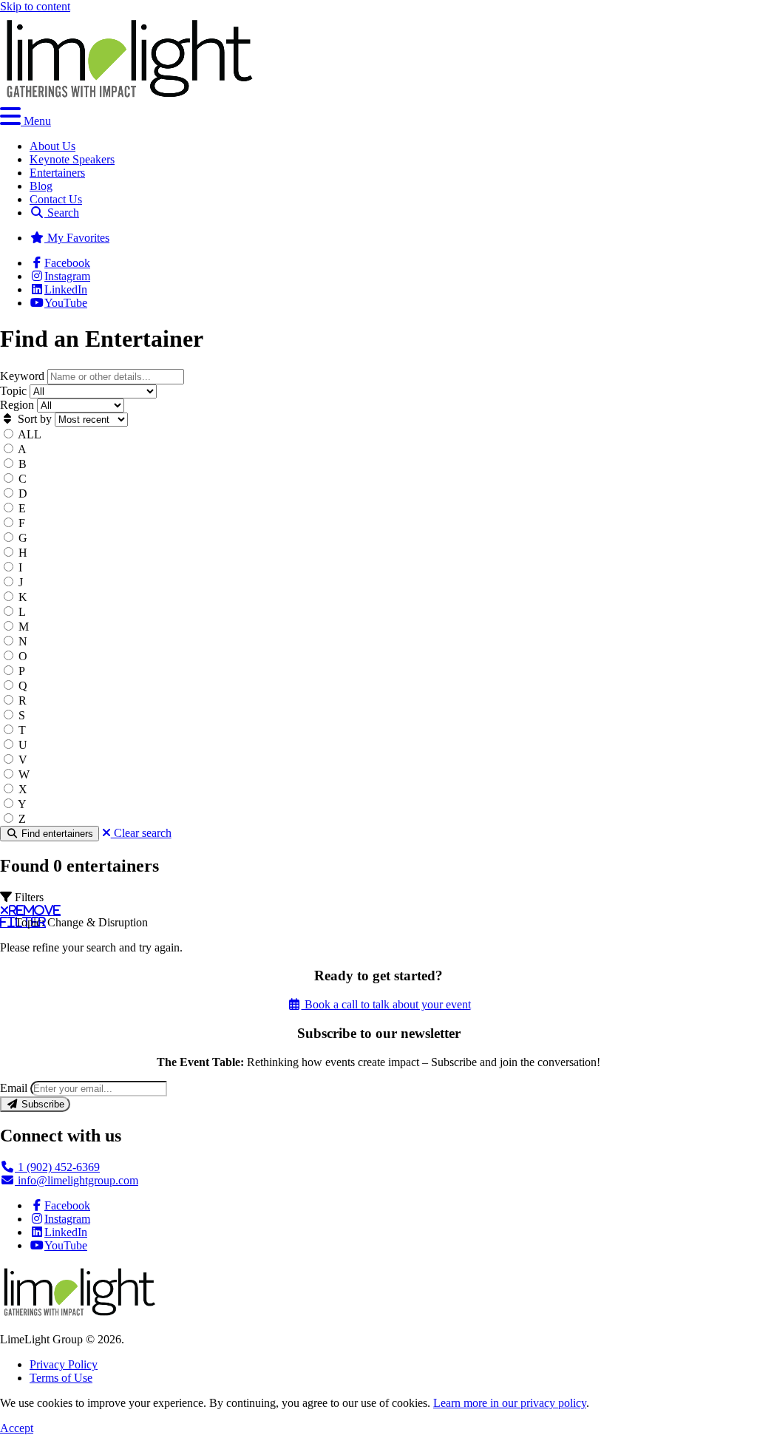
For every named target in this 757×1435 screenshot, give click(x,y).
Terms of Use (61, 1377)
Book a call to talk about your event (386, 1004)
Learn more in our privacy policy (509, 1403)
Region (17, 404)
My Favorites (76, 237)
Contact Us (56, 199)
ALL (29, 434)
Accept (16, 1428)
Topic (13, 390)
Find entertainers (55, 833)
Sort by (33, 419)
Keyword (22, 376)
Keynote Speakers (72, 159)
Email (13, 1088)
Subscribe (41, 1104)
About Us (52, 146)
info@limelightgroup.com (76, 1180)
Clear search (141, 833)
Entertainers (57, 172)
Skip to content (35, 6)
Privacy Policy (64, 1364)
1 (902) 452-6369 (57, 1167)
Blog (41, 186)
